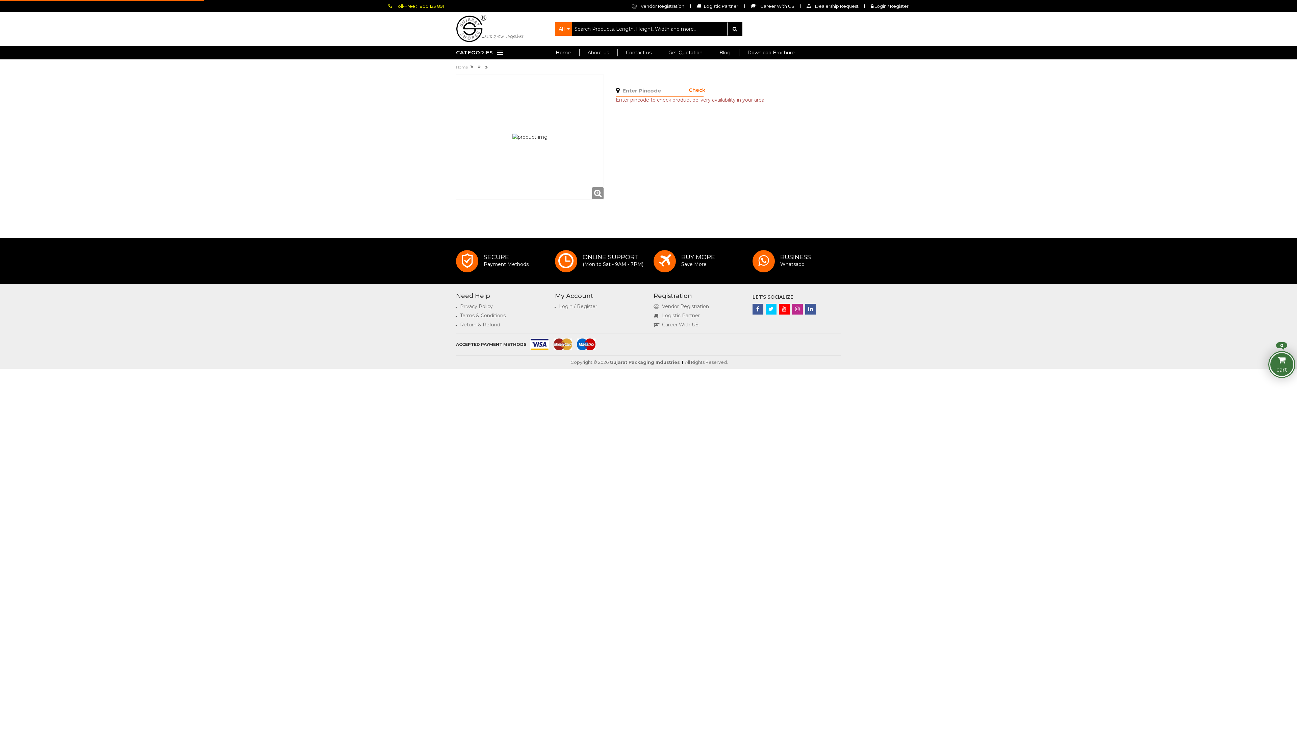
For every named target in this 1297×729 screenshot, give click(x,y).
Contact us (639, 53)
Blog (725, 53)
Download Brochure (771, 53)
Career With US (680, 325)
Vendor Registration (662, 6)
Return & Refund (480, 325)
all (562, 29)
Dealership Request (836, 6)
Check (697, 89)
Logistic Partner (681, 316)
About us (598, 53)
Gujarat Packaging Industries (645, 362)
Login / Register (891, 6)
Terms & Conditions (483, 316)
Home (563, 53)
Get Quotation (685, 53)
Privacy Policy (476, 306)
